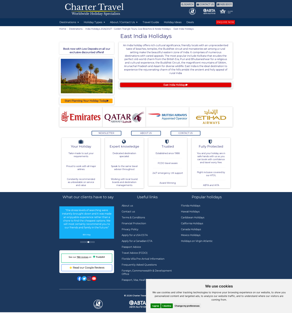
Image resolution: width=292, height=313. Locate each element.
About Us (146, 133)
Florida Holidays (190, 205)
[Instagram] (89, 278)
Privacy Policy (130, 229)
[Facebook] (79, 278)
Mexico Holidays (190, 235)
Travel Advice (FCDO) (135, 252)
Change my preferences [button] (187, 305)
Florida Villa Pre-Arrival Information (143, 258)
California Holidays (192, 223)
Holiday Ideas (173, 22)
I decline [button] (167, 305)
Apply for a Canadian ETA (137, 241)
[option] (86, 222)
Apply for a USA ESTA (135, 235)
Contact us (128, 211)
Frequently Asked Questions (139, 264)
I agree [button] (155, 305)
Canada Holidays (191, 229)
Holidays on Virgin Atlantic (197, 241)
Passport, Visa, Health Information (142, 280)
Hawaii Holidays (190, 211)
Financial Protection (134, 223)
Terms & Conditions (133, 217)
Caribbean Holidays (192, 217)
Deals (190, 22)
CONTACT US (206, 4)
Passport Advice (131, 247)
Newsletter (106, 133)
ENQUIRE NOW (225, 22)
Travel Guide (151, 22)
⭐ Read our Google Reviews (86, 267)
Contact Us (185, 133)
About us (127, 205)
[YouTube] (94, 278)
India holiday (134, 45)
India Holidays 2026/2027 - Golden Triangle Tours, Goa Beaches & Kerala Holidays (128, 29)
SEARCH (188, 4)
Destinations (75, 29)
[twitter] (84, 278)
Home (62, 29)
